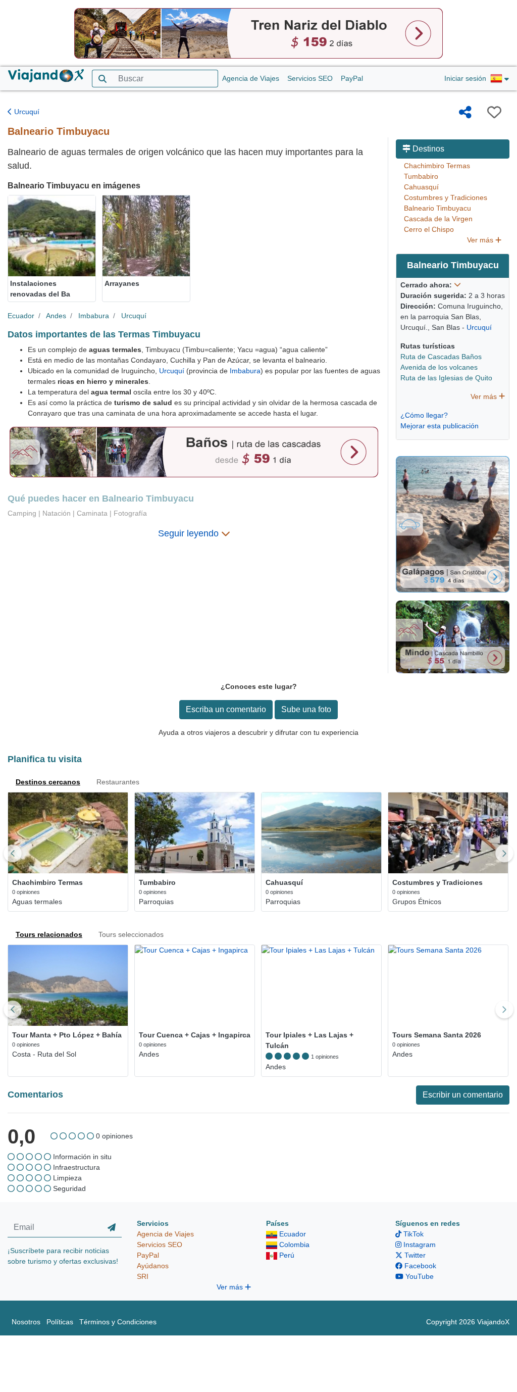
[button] (499, 78)
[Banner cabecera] (258, 33)
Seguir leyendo (189, 533)
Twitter (414, 1255)
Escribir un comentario (463, 1094)
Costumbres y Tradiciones (445, 197)
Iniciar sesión (465, 78)
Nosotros (26, 1322)
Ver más (481, 240)
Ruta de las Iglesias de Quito (446, 378)
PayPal (352, 78)
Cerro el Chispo (429, 229)
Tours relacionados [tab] (49, 934)
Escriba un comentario (226, 709)
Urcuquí (25, 112)
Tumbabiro (421, 176)
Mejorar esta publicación (439, 426)
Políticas (59, 1322)
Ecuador (21, 316)
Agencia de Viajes (250, 78)
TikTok (412, 1234)
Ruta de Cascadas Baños (441, 357)
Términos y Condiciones (118, 1322)
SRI (142, 1276)
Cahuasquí (421, 187)
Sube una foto (306, 709)
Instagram (418, 1244)
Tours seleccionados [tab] (131, 934)
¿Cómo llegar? (424, 415)
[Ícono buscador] (102, 78)
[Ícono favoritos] (494, 112)
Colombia (293, 1244)
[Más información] (457, 285)
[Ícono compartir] (465, 112)
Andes (56, 316)
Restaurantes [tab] (117, 782)
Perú (285, 1255)
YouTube (418, 1276)
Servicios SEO (310, 78)
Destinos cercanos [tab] (48, 782)
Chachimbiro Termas (437, 166)
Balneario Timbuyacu (437, 208)
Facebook (419, 1266)
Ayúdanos (153, 1266)
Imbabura (93, 316)
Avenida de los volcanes (439, 367)
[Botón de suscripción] (111, 1227)
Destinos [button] (427, 148)
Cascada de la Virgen (438, 219)
